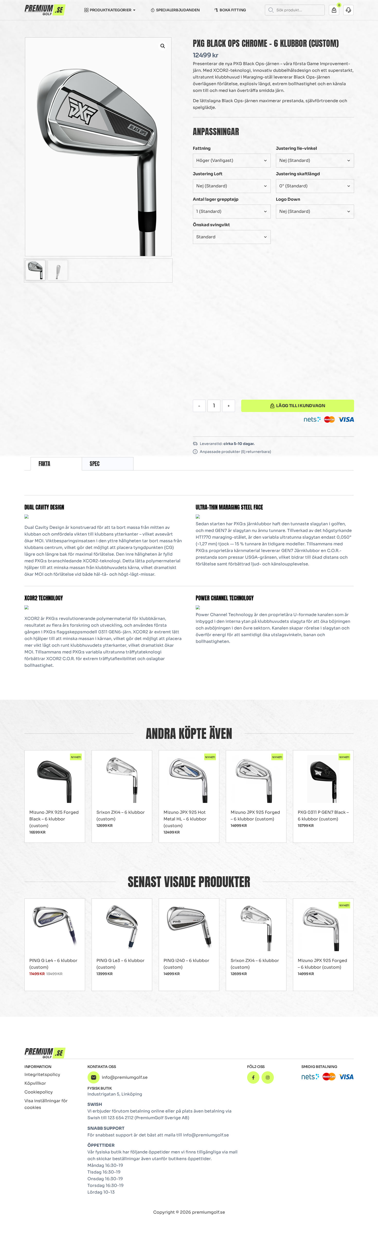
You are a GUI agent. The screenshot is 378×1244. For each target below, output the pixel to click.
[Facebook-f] (253, 1077)
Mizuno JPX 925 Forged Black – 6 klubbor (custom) (54, 819)
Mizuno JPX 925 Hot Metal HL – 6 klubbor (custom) (185, 819)
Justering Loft (207, 174)
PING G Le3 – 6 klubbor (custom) (120, 964)
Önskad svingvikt (211, 224)
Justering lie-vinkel (296, 148)
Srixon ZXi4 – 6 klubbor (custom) (120, 816)
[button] (162, 46)
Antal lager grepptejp (215, 199)
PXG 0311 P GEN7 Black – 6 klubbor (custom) (323, 816)
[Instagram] (268, 1077)
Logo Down (288, 199)
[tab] (56, 463)
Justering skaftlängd (298, 174)
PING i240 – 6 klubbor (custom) (186, 964)
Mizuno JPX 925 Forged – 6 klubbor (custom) (255, 816)
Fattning (202, 148)
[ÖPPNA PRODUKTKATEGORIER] (134, 10)
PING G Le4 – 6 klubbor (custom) (53, 964)
